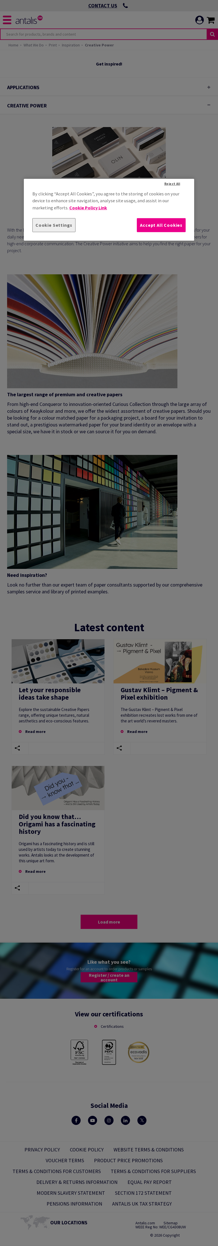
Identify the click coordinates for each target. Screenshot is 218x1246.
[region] (109, 210)
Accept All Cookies (161, 225)
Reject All (172, 184)
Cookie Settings (53, 225)
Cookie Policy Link (88, 208)
